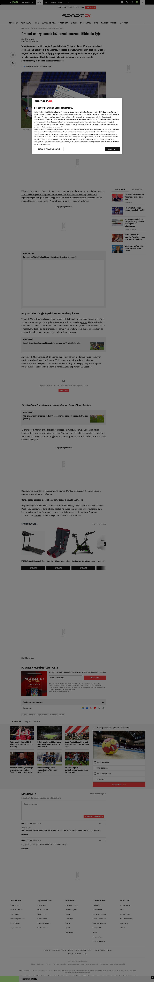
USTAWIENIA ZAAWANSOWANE (49, 149)
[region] (77, 126)
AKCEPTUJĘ (112, 149)
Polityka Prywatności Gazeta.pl (101, 142)
